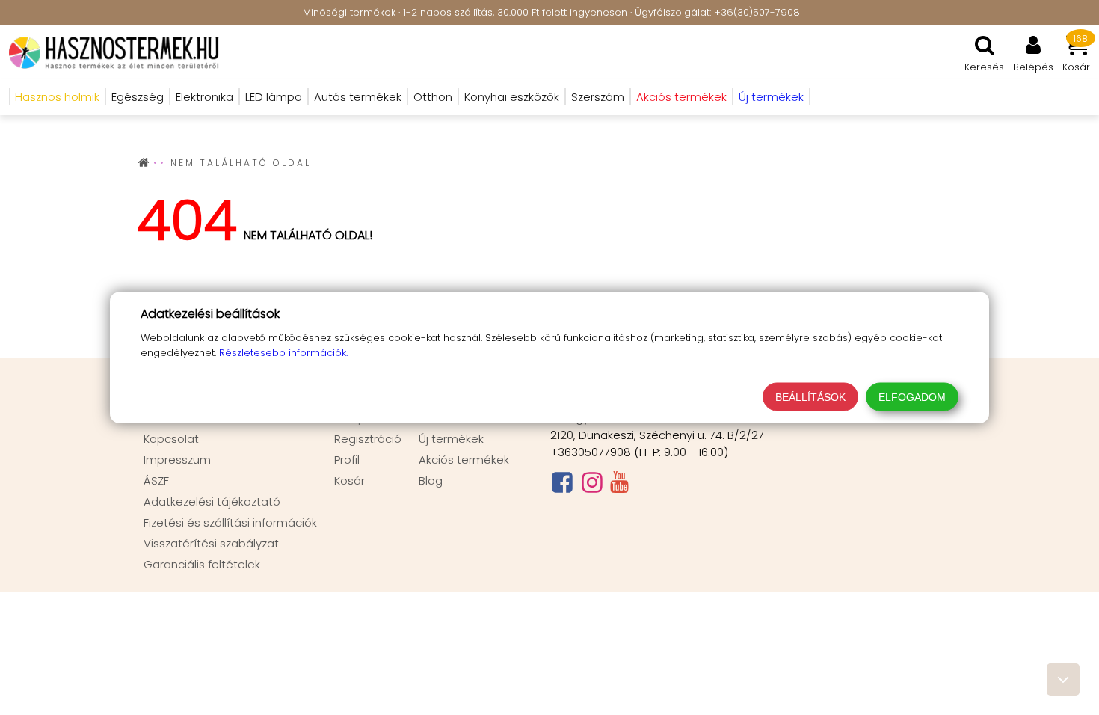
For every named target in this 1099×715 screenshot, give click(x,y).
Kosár (349, 480)
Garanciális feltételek (202, 564)
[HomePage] (109, 52)
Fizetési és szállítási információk (230, 522)
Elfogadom (912, 397)
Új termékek (451, 439)
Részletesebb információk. (283, 353)
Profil (347, 459)
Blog (431, 480)
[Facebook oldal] (562, 486)
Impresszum (177, 459)
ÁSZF (156, 480)
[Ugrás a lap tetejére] (1063, 679)
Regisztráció (367, 439)
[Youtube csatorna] (619, 485)
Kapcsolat (171, 439)
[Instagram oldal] (592, 486)
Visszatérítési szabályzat (211, 543)
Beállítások (810, 397)
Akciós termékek (464, 459)
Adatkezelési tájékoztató (212, 501)
